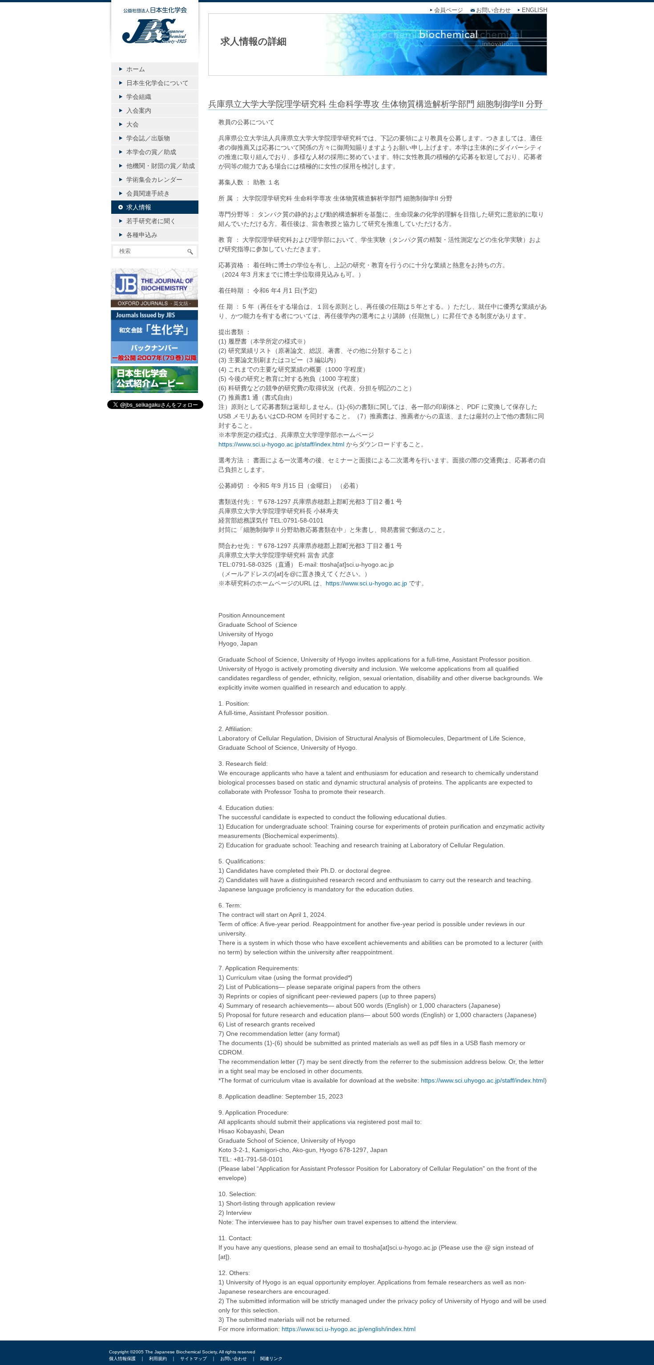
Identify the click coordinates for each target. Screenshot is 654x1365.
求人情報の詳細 (254, 41)
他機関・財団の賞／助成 (160, 165)
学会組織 (138, 96)
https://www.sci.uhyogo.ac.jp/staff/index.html (483, 1080)
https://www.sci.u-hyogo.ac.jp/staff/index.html (281, 444)
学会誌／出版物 (148, 138)
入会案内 (138, 110)
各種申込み (141, 234)
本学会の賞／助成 (151, 151)
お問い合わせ (493, 10)
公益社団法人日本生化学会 (154, 36)
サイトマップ (193, 1358)
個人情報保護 (122, 1358)
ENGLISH (534, 10)
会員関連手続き (148, 193)
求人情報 (138, 207)
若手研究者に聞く (151, 221)
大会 (132, 124)
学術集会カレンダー (154, 179)
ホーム (135, 69)
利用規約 (158, 1358)
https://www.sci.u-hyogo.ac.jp (366, 583)
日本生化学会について (157, 82)
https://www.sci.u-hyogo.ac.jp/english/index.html (349, 1328)
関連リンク (271, 1358)
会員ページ (448, 10)
